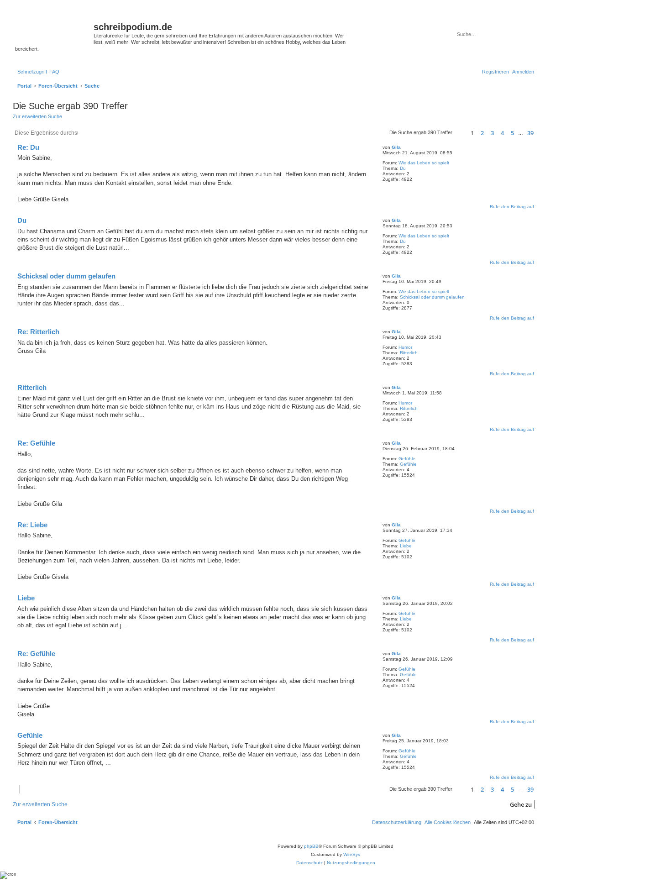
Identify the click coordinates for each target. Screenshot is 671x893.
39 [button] (530, 133)
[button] (460, 133)
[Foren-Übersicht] (54, 29)
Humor (405, 347)
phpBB (311, 846)
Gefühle (406, 458)
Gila (396, 147)
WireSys (351, 854)
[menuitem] (54, 71)
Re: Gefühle (36, 443)
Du (403, 168)
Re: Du (28, 147)
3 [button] (492, 133)
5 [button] (512, 133)
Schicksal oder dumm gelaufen (432, 296)
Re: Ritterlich (38, 332)
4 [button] (502, 133)
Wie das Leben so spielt (423, 162)
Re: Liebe (32, 525)
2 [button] (482, 133)
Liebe (406, 545)
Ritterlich (409, 352)
